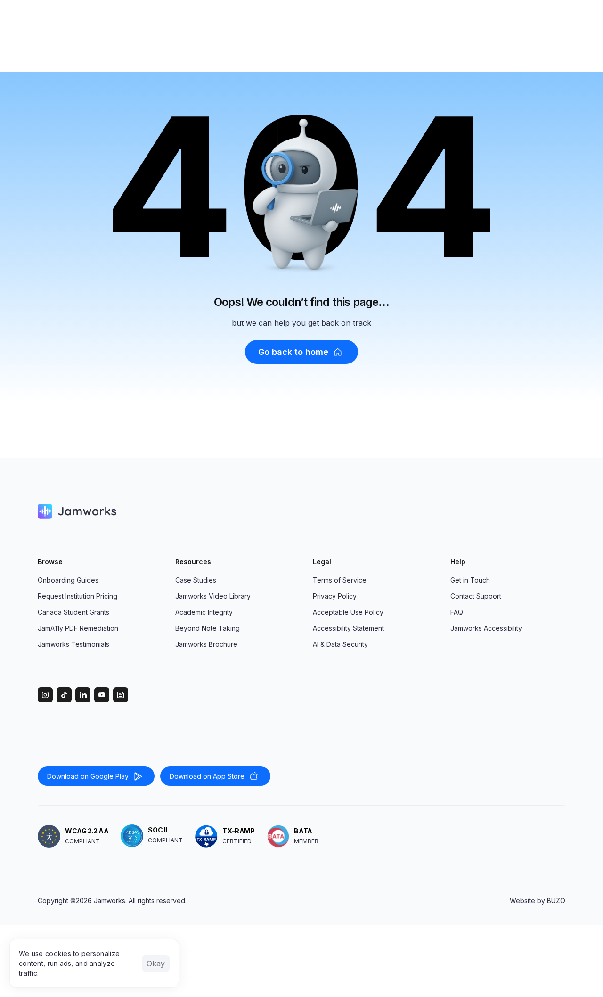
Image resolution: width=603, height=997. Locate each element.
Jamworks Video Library (213, 596)
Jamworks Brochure (206, 644)
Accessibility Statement (348, 628)
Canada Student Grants (73, 612)
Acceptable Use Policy (348, 612)
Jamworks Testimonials (73, 644)
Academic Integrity (204, 612)
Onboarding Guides (68, 580)
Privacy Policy (335, 596)
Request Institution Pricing (77, 596)
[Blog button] (557, 511)
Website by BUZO (537, 901)
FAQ (456, 612)
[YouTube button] (538, 511)
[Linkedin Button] (520, 511)
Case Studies (195, 580)
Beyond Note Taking (207, 628)
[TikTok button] (501, 511)
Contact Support (475, 596)
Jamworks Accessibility (486, 628)
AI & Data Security (340, 644)
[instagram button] (482, 511)
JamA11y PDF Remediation (78, 628)
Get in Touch (470, 580)
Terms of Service (340, 580)
